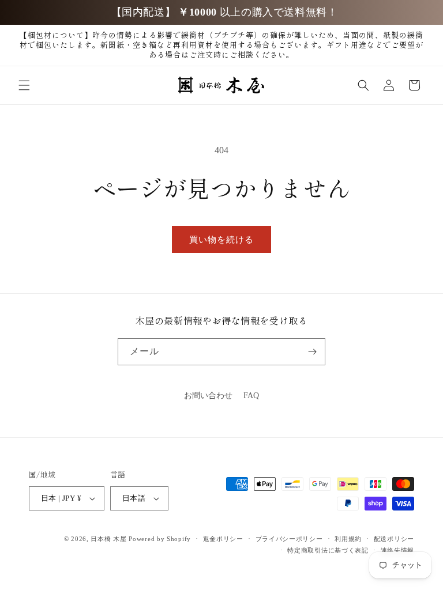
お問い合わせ (208, 395)
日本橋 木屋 (108, 538)
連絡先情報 (398, 550)
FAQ (251, 395)
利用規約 (348, 538)
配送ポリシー (394, 538)
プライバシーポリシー (289, 538)
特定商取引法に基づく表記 (327, 550)
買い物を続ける (221, 239)
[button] (24, 85)
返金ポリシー (223, 538)
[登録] (312, 351)
